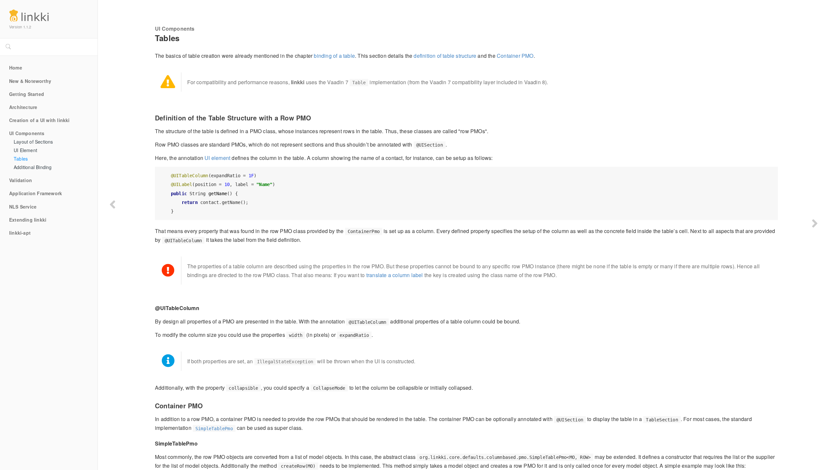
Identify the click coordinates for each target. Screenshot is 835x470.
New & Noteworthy (30, 81)
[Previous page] (112, 204)
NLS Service (23, 207)
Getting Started (26, 94)
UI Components (27, 133)
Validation (20, 180)
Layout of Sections (33, 142)
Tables (21, 159)
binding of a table (334, 55)
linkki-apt (20, 233)
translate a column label (394, 275)
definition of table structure (445, 55)
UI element (217, 158)
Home (15, 68)
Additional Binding (33, 167)
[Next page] (814, 223)
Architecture (23, 107)
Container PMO (515, 55)
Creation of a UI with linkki (39, 120)
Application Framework (35, 193)
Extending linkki (27, 220)
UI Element (25, 150)
